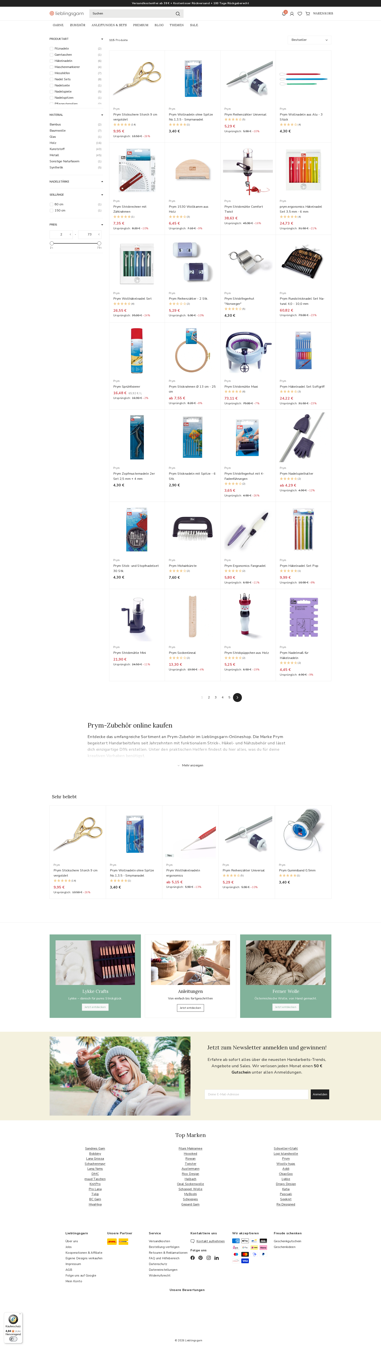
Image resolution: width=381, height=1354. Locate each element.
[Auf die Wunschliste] (163, 61)
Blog (159, 25)
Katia (286, 1189)
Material (56, 115)
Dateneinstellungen (163, 1270)
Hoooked (190, 1153)
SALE (194, 25)
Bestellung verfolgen (164, 1247)
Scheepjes (190, 1199)
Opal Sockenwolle (190, 1184)
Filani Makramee (190, 1148)
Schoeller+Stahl (286, 1148)
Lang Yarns (95, 1169)
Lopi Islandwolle (286, 1153)
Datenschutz (158, 1264)
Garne (58, 25)
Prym (286, 1158)
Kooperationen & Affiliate (83, 1253)
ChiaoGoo (286, 1174)
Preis (53, 225)
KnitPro (95, 1184)
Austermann (190, 1169)
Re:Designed (285, 1204)
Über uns (71, 1241)
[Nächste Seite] (237, 697)
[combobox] (136, 13)
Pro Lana (95, 1189)
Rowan (190, 1158)
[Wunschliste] (299, 14)
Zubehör (77, 25)
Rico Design (190, 1174)
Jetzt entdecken (95, 1007)
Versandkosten (159, 1241)
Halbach (190, 1179)
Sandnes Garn (95, 1148)
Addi (285, 1169)
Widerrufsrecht (160, 1276)
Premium (140, 25)
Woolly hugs (285, 1164)
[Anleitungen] (190, 963)
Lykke (286, 1179)
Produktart (59, 39)
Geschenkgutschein (287, 1241)
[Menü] (20, 1314)
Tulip (95, 1194)
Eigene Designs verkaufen (84, 1258)
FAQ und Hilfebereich (164, 1258)
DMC (95, 1174)
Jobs (68, 1247)
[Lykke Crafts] (95, 962)
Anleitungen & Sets (109, 25)
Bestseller (299, 40)
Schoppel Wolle (191, 1189)
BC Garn (95, 1199)
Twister (190, 1164)
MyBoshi (190, 1194)
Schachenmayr (95, 1164)
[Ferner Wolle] (285, 962)
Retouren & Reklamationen (168, 1253)
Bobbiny (95, 1153)
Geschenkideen (284, 1247)
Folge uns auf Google (80, 1276)
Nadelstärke (59, 182)
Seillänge (57, 195)
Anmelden (320, 1094)
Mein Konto (73, 1281)
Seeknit (286, 1199)
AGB (68, 1270)
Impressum (73, 1264)
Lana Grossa (95, 1158)
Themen (177, 25)
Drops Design (286, 1184)
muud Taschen (95, 1179)
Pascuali (286, 1194)
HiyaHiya (95, 1204)
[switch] (13, 1339)
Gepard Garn (190, 1204)
